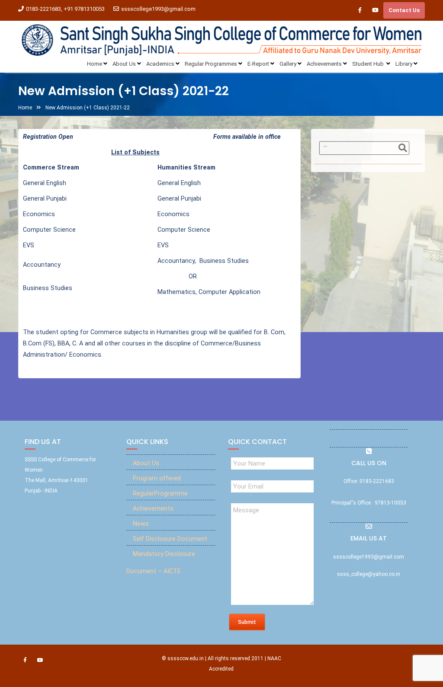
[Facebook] (360, 10)
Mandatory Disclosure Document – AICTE (160, 562)
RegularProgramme (160, 493)
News (141, 523)
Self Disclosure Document (170, 539)
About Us (146, 463)
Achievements (153, 508)
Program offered (157, 478)
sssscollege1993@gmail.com (158, 9)
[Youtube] (375, 10)
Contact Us (404, 10)
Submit (247, 622)
